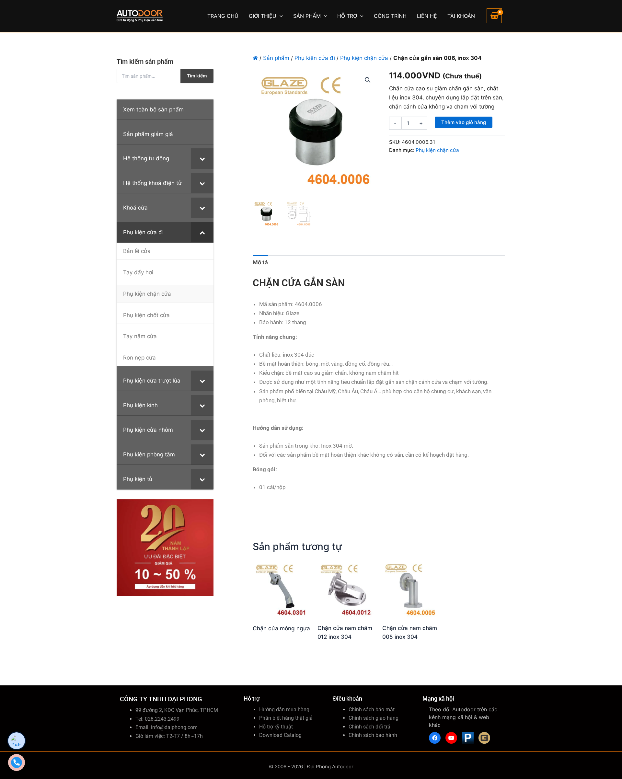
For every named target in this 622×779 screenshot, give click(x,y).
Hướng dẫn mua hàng (284, 709)
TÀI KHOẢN (461, 16)
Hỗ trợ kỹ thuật (276, 727)
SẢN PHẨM (307, 16)
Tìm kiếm (197, 75)
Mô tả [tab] (260, 262)
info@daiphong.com (174, 727)
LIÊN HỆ (427, 16)
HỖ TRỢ (347, 16)
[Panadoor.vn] (468, 738)
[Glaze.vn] (484, 738)
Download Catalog (280, 735)
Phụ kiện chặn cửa (364, 58)
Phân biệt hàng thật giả (286, 718)
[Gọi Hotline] (16, 762)
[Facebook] (435, 738)
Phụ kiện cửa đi (314, 58)
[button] (279, 16)
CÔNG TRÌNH (390, 16)
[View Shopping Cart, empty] (494, 15)
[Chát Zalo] (16, 740)
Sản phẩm (276, 58)
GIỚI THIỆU (262, 16)
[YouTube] (451, 738)
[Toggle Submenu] (202, 158)
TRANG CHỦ (222, 16)
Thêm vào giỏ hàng (463, 122)
